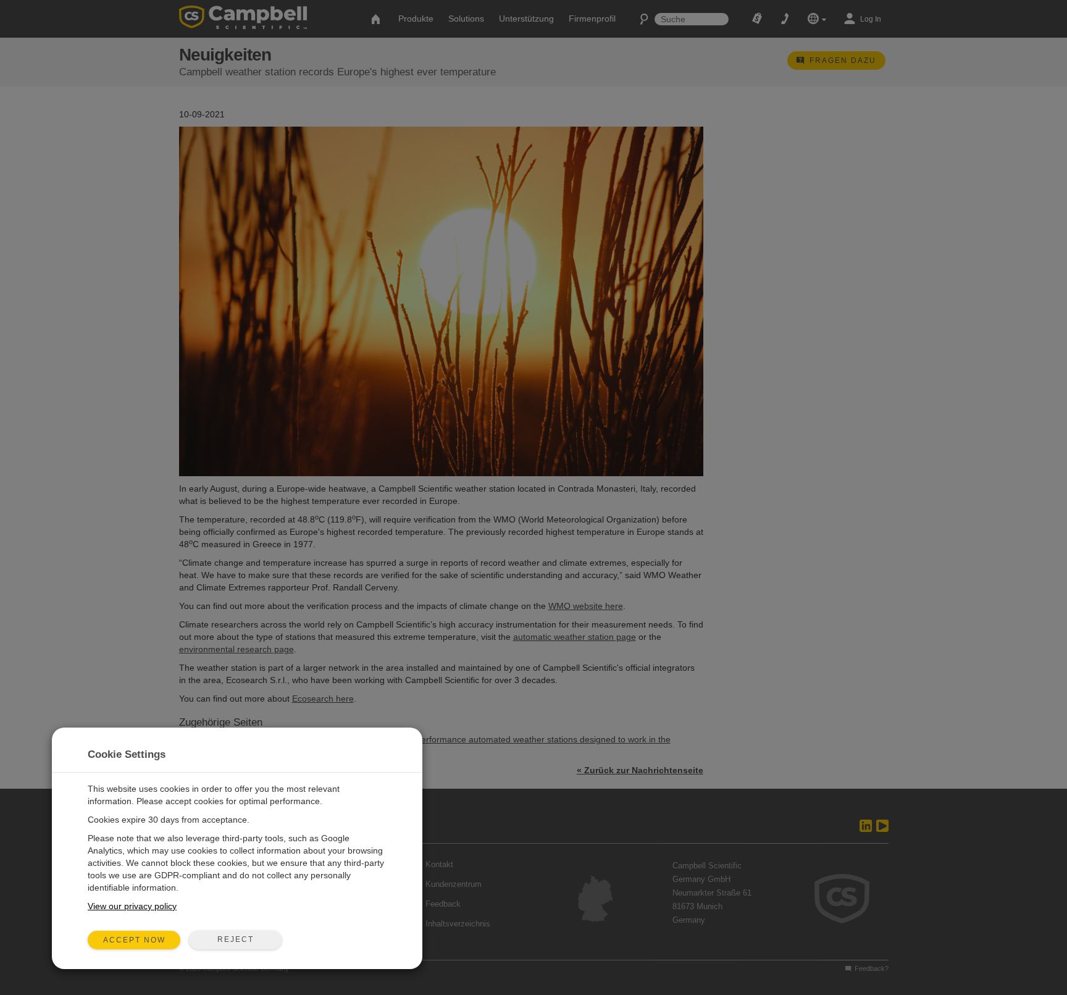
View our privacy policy (132, 906)
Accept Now (134, 940)
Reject (235, 939)
